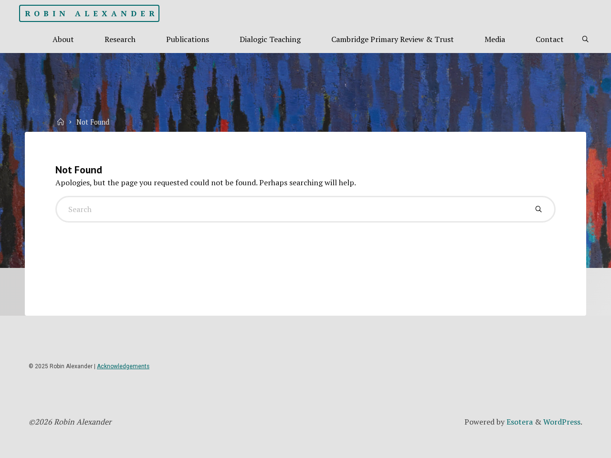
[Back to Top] (573, 444)
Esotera (519, 421)
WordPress (561, 421)
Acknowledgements (123, 366)
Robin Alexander (91, 13)
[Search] (585, 39)
